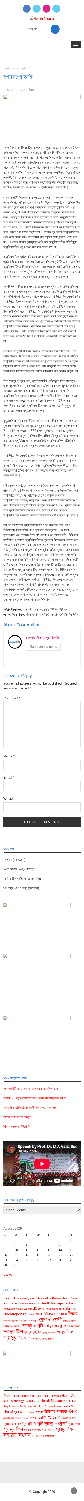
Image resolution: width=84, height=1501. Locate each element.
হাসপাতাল (50, 1338)
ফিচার (31, 89)
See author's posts (43, 646)
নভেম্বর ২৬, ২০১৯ (15, 89)
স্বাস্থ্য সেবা (37, 1338)
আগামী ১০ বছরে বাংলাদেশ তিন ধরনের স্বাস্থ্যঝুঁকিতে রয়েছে (34, 1098)
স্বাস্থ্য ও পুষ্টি (32, 1326)
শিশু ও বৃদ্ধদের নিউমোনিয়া (17, 1126)
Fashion (56, 1298)
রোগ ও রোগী (50, 1319)
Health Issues (32, 1303)
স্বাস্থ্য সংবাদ (16, 1337)
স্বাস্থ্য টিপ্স (13, 1331)
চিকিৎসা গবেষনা (55, 1313)
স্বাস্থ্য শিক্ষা (65, 1331)
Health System (24, 1308)
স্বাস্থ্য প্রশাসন (48, 1332)
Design (8, 1298)
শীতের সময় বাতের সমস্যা (17, 1117)
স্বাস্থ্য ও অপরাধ (12, 1326)
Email (8, 777)
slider (66, 1308)
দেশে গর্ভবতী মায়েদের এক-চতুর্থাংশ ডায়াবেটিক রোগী (30, 1089)
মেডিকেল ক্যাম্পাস (28, 1320)
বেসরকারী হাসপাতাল (11, 1320)
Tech (73, 1308)
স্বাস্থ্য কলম (73, 1326)
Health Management (55, 1303)
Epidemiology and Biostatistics (32, 1298)
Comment (11, 698)
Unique (31, 1314)
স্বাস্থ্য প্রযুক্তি (32, 1332)
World (39, 1314)
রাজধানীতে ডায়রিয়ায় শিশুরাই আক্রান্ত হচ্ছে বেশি (30, 1107)
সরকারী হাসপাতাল (69, 1320)
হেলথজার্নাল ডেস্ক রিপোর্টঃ (42, 637)
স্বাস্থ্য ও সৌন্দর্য (55, 1325)
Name (9, 756)
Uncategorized (15, 1314)
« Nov (7, 1275)
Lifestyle (38, 1308)
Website (9, 798)
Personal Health (53, 1308)
